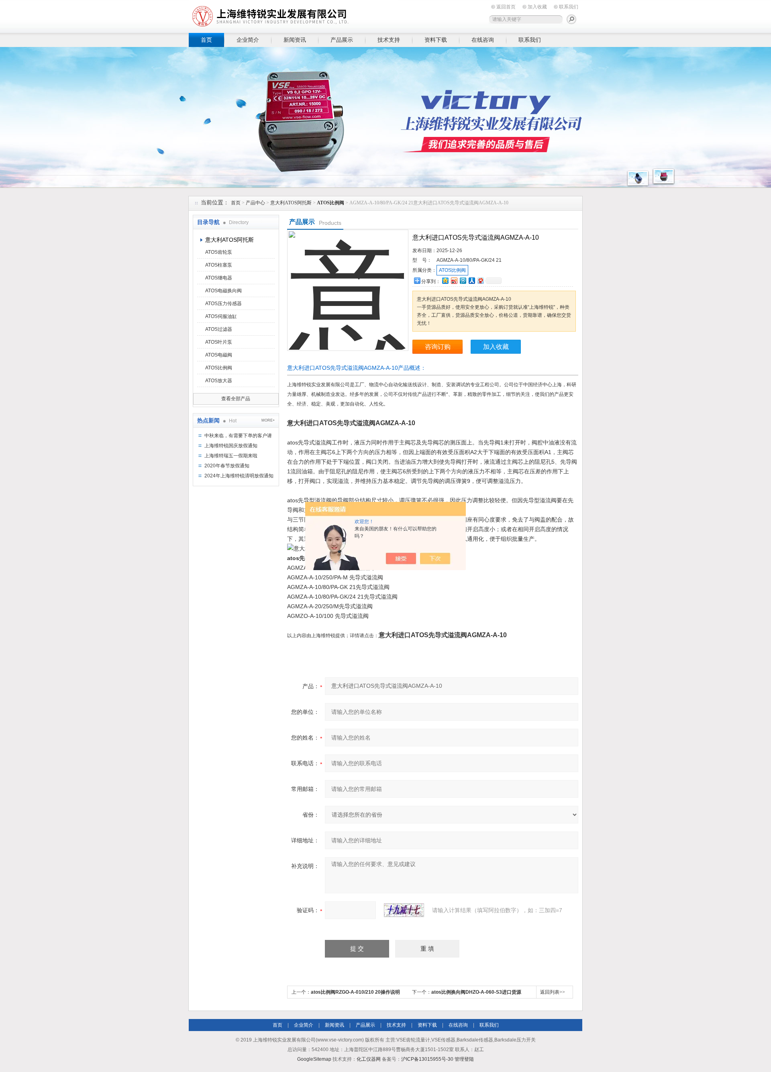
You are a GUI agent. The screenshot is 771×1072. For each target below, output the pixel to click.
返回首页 (506, 7)
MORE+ (268, 420)
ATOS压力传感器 (223, 303)
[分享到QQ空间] (445, 280)
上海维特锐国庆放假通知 (230, 445)
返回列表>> (552, 992)
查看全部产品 (235, 398)
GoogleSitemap (314, 1059)
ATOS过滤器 (218, 329)
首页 (206, 40)
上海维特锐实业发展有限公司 (313, 15)
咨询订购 (438, 346)
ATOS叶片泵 (218, 342)
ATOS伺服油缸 (221, 316)
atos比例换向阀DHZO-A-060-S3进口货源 (476, 992)
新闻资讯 (295, 40)
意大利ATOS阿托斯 (291, 203)
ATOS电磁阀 (218, 355)
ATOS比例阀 (218, 368)
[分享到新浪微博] (453, 280)
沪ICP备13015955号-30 (427, 1059)
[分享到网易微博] (480, 280)
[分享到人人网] (471, 280)
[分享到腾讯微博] (462, 280)
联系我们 (568, 7)
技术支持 (388, 40)
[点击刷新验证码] (404, 910)
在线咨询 (482, 40)
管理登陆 (464, 1059)
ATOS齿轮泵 (218, 252)
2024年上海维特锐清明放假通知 (238, 476)
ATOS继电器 (218, 278)
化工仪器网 (369, 1059)
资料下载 (435, 40)
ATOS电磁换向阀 (223, 290)
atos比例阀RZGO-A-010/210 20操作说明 (355, 992)
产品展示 (341, 40)
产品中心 (255, 203)
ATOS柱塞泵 (218, 265)
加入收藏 (537, 7)
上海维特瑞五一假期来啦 (230, 456)
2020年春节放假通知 (226, 466)
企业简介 (248, 40)
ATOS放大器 (218, 380)
